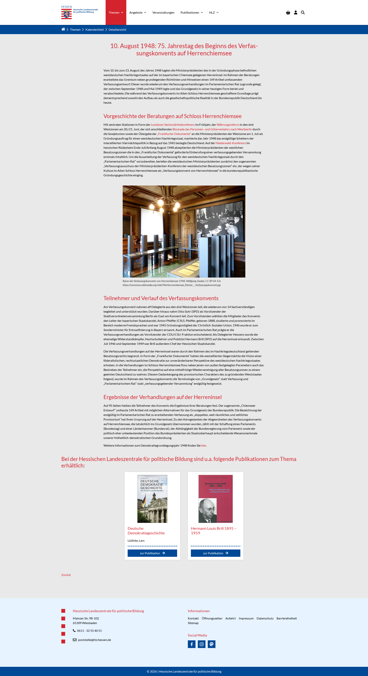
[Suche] (303, 12)
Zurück (66, 575)
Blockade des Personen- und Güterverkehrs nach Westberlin (212, 129)
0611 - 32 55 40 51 (89, 630)
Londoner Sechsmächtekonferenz (173, 124)
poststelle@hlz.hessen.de (94, 640)
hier (203, 445)
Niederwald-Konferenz (231, 143)
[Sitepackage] (79, 12)
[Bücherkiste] (288, 12)
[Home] (63, 29)
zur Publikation (150, 553)
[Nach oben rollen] (184, 598)
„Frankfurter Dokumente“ (174, 134)
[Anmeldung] (295, 12)
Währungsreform (228, 124)
